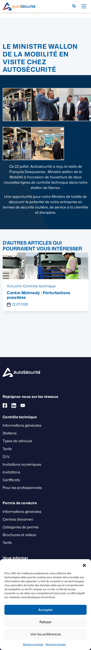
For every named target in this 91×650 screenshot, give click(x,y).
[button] (84, 564)
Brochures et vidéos (19, 534)
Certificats (11, 479)
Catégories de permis (20, 527)
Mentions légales (33, 644)
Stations (10, 433)
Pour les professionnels (22, 487)
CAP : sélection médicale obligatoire (47, 293)
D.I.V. (6, 456)
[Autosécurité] (19, 6)
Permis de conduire (44, 286)
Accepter (45, 609)
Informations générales (22, 425)
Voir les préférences (45, 634)
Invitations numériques (22, 464)
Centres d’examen (18, 519)
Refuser (46, 622)
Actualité (19, 286)
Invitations (11, 472)
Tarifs (7, 448)
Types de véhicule (17, 440)
